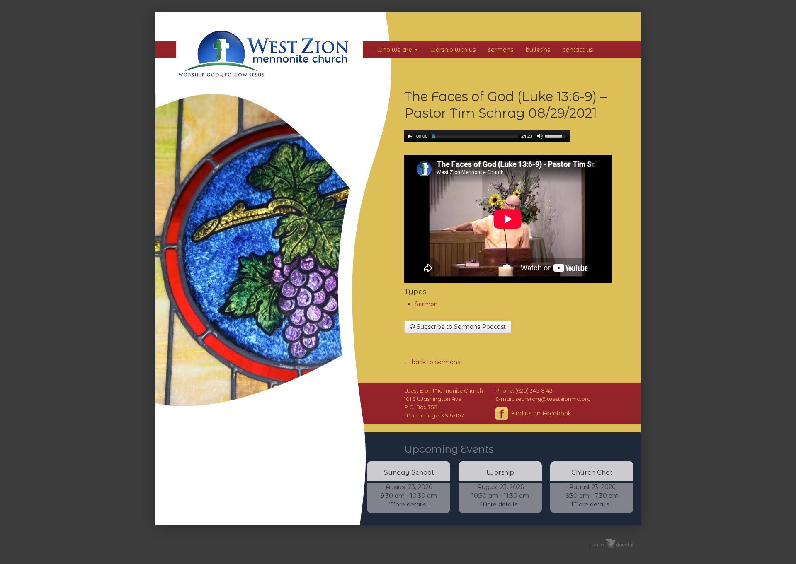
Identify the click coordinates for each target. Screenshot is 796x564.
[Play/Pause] (409, 136)
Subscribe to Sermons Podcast (460, 326)
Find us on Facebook (540, 413)
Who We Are (395, 49)
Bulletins (538, 49)
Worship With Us (453, 49)
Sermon (426, 304)
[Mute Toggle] (539, 136)
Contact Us (578, 49)
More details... (409, 504)
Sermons (500, 49)
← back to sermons (432, 362)
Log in (596, 544)
